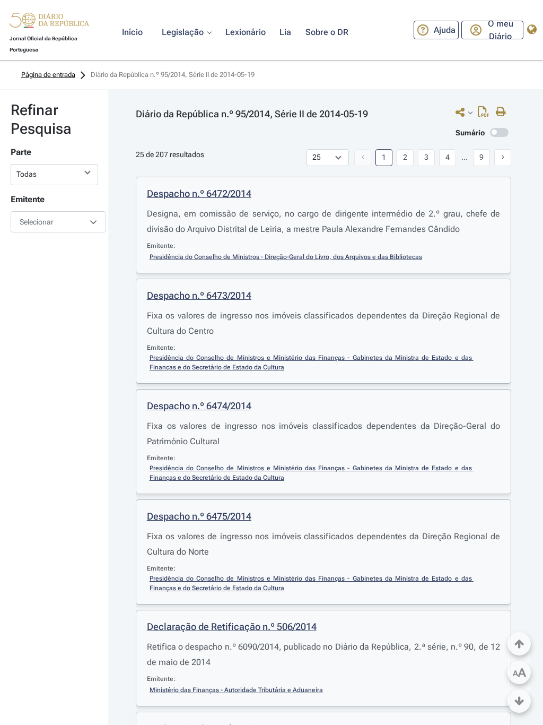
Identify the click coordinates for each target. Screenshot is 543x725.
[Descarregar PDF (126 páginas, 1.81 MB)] (486, 114)
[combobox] (54, 221)
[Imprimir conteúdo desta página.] (503, 112)
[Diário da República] (49, 22)
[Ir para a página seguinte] (502, 157)
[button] (49, 22)
